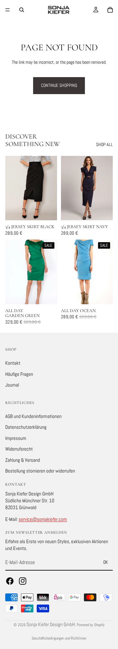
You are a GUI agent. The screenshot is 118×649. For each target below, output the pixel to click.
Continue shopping (59, 85)
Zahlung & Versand (22, 460)
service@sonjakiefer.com (43, 519)
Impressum (15, 438)
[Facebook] (9, 581)
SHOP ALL (104, 144)
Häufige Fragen (19, 374)
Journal (12, 385)
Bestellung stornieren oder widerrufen (40, 471)
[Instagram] (22, 581)
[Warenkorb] (110, 10)
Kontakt (12, 363)
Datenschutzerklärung (26, 427)
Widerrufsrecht (19, 449)
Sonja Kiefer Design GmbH (51, 624)
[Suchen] (21, 10)
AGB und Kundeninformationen (33, 416)
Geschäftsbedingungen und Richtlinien (59, 638)
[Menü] (7, 9)
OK (105, 562)
